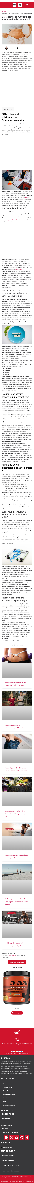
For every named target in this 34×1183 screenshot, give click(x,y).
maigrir (27, 197)
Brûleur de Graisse (7, 1087)
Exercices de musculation (8, 1122)
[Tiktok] (27, 1137)
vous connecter (11, 955)
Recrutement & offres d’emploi (10, 1171)
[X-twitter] (11, 1137)
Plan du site (5, 1128)
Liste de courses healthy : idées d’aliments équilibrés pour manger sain (15, 814)
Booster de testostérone (9, 1094)
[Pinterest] (22, 1137)
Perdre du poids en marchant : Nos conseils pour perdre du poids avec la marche (16, 901)
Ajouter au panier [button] (17, 1012)
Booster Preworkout (8, 1091)
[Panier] (27, 4)
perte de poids (19, 269)
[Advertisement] (17, 89)
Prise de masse (7, 1098)
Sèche (4, 1101)
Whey (4, 1083)
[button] (14, 5)
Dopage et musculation (9, 1105)
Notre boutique (6, 1118)
